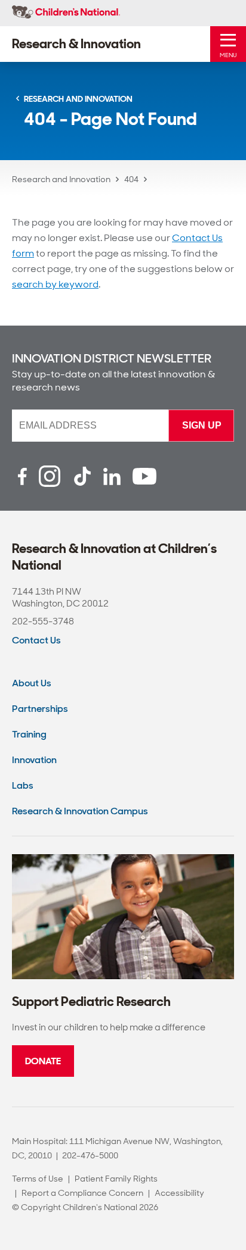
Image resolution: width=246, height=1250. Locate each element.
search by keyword (55, 284)
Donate (43, 1061)
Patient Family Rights (116, 1178)
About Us (31, 683)
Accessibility (179, 1193)
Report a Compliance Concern (82, 1193)
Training (29, 734)
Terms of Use (37, 1178)
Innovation (34, 760)
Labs (22, 785)
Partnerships (40, 708)
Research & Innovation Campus (80, 811)
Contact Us (36, 640)
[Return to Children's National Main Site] (66, 13)
